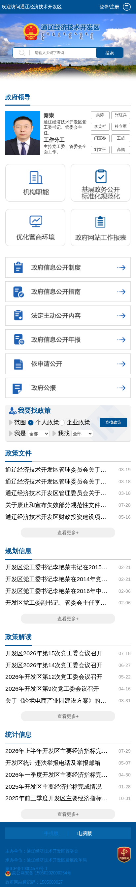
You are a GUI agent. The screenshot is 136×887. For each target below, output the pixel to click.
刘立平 (100, 149)
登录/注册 (109, 6)
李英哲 (100, 126)
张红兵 (121, 115)
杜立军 (121, 126)
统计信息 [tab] (18, 734)
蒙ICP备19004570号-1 (26, 868)
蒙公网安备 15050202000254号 (41, 873)
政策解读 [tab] (18, 636)
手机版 (51, 833)
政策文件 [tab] (18, 453)
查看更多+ (68, 532)
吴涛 (100, 115)
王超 (121, 138)
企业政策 (78, 422)
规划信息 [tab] (18, 550)
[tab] (126, 7)
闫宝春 (100, 138)
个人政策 (47, 422)
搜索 (109, 52)
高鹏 (121, 149)
